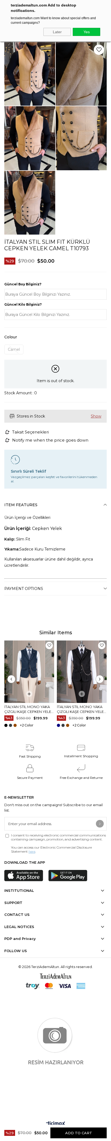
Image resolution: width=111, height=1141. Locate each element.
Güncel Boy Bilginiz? (22, 284)
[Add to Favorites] (99, 50)
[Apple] (23, 875)
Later (57, 32)
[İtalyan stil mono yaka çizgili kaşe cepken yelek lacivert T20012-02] (29, 671)
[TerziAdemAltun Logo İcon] (55, 976)
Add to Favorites (49, 645)
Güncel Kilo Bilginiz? (23, 304)
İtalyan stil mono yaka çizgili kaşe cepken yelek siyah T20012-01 (81, 709)
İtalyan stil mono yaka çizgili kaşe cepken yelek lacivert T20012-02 (29, 709)
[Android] (67, 875)
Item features (20, 504)
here (32, 851)
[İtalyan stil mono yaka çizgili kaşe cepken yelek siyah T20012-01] (82, 671)
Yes (87, 32)
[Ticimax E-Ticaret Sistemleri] (55, 1124)
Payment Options (23, 588)
